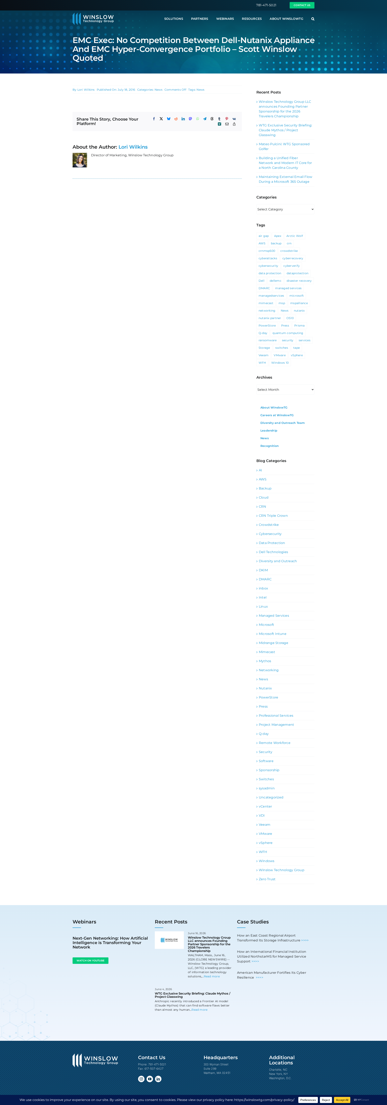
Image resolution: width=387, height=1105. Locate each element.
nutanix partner (270, 318)
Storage (264, 348)
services (304, 340)
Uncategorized (271, 797)
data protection (270, 273)
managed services (288, 288)
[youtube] (150, 1079)
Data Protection (272, 543)
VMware (279, 355)
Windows (267, 861)
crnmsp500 (267, 251)
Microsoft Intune (272, 634)
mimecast (266, 303)
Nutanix (265, 688)
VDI (262, 815)
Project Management (276, 725)
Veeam (263, 355)
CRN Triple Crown (273, 516)
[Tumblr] (219, 118)
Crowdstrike (269, 525)
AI (260, 470)
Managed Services (274, 616)
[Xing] (219, 124)
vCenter (265, 806)
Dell (261, 281)
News (158, 89)
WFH (262, 362)
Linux (263, 606)
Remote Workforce (274, 743)
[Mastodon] (190, 118)
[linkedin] (158, 1079)
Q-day (263, 333)
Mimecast (267, 652)
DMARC (264, 288)
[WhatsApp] (197, 118)
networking (267, 310)
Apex (277, 236)
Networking (269, 670)
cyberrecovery (292, 258)
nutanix (299, 310)
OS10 (290, 318)
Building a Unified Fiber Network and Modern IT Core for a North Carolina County (285, 163)
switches (281, 348)
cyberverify (291, 266)
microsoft (296, 295)
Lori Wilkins (86, 89)
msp (282, 303)
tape (296, 348)
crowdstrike (289, 251)
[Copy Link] (234, 124)
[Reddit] (176, 118)
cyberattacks (268, 258)
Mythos (265, 661)
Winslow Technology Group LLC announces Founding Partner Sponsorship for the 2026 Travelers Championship (209, 944)
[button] (312, 19)
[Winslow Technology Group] (93, 14)
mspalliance (299, 303)
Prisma (299, 325)
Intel (262, 597)
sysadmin (267, 788)
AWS (262, 243)
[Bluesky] (168, 118)
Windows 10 (280, 362)
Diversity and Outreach (278, 561)
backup (276, 243)
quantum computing (288, 333)
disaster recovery (299, 281)
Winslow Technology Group (281, 870)
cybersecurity (268, 266)
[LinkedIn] (183, 118)
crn (289, 243)
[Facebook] (154, 118)
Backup (265, 488)
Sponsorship (269, 770)
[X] (161, 118)
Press (285, 325)
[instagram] (141, 1079)
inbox (263, 588)
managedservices (271, 295)
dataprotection (297, 273)
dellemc (275, 281)
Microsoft (266, 625)
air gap (264, 236)
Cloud (263, 497)
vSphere (297, 355)
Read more (212, 976)
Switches (266, 779)
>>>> (305, 940)
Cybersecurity (270, 534)
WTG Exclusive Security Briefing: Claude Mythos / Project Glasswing (285, 130)
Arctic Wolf (294, 236)
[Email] (227, 124)
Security (265, 752)
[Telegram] (204, 118)
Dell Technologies (273, 552)
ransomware (268, 340)
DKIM (263, 570)
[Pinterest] (226, 118)
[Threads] (212, 118)
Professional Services (276, 715)
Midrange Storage (273, 643)
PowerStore (267, 325)
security (287, 340)
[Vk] (234, 118)
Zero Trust (267, 879)
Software (266, 761)
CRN (262, 506)
